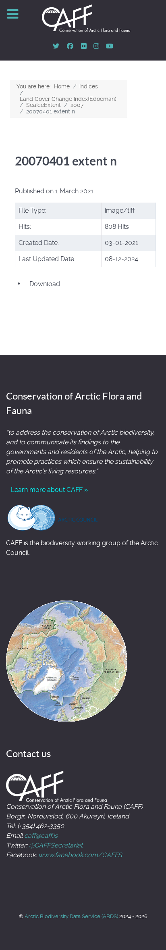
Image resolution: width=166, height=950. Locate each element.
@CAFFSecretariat (56, 845)
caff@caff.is (41, 835)
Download (44, 284)
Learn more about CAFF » (49, 490)
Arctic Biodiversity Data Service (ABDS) (72, 916)
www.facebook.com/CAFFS (80, 855)
